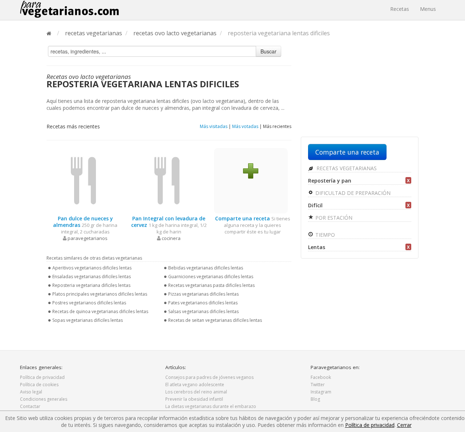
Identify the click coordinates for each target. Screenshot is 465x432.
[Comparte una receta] (251, 170)
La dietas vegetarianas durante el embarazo (210, 406)
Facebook (321, 377)
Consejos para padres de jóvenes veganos (209, 377)
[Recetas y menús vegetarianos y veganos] (69, 9)
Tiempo (324, 234)
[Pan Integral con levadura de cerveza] (167, 180)
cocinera (171, 238)
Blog (315, 399)
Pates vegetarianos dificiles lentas (203, 303)
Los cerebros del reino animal (196, 392)
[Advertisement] (359, 89)
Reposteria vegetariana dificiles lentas (91, 285)
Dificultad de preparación (352, 192)
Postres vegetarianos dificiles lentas (89, 303)
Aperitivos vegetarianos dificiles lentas (92, 268)
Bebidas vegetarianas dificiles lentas (205, 268)
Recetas (399, 8)
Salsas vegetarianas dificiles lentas (203, 311)
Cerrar (404, 424)
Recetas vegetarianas (346, 168)
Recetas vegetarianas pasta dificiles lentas (211, 285)
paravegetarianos (88, 238)
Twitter (318, 384)
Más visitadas (213, 126)
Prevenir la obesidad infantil (194, 399)
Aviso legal (31, 392)
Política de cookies (39, 384)
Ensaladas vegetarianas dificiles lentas (91, 276)
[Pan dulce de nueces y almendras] (83, 180)
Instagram (321, 392)
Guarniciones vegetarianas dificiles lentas (210, 276)
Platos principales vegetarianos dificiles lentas (99, 294)
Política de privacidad (42, 377)
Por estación (333, 217)
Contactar (30, 406)
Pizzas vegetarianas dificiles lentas (203, 294)
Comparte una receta (347, 152)
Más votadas (245, 126)
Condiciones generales (43, 399)
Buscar (268, 51)
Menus (428, 8)
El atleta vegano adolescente (194, 384)
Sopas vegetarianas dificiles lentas (87, 320)
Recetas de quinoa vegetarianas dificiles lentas (100, 311)
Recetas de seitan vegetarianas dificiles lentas (215, 320)
